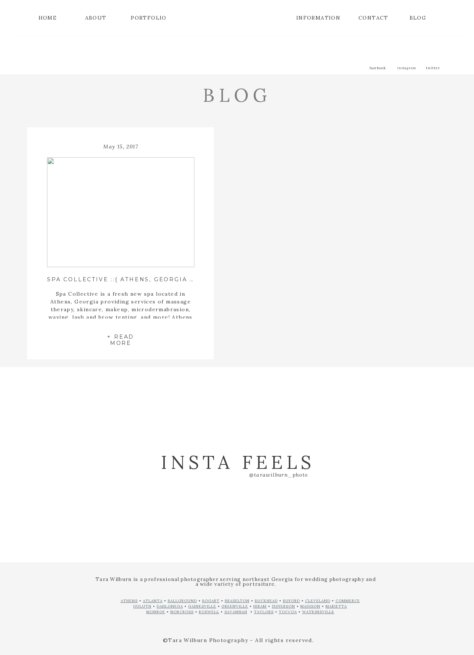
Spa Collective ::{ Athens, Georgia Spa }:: (130, 279)
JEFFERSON (283, 606)
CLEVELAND (317, 600)
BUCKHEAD (266, 600)
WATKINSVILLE (318, 611)
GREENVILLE (234, 606)
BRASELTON (237, 600)
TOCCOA (288, 611)
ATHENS (129, 600)
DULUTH (142, 606)
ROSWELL (209, 611)
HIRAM (260, 606)
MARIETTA (336, 606)
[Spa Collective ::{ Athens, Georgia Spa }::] (120, 212)
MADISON (310, 606)
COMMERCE (348, 600)
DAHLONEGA (170, 606)
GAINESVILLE (202, 606)
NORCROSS (182, 611)
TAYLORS (264, 611)
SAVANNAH (235, 611)
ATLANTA (153, 600)
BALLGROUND (182, 600)
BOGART (211, 600)
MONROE (155, 611)
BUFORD (291, 600)
